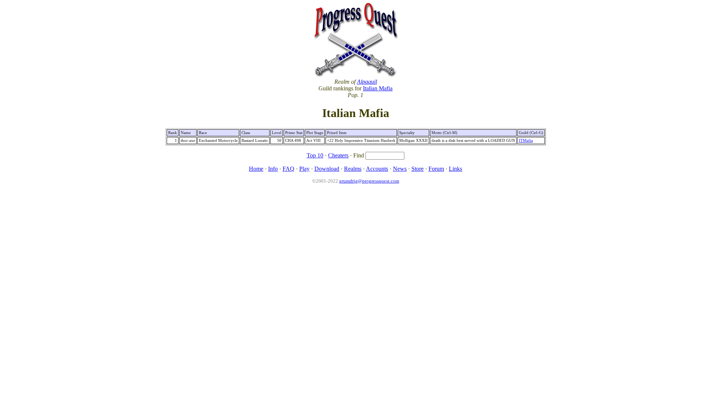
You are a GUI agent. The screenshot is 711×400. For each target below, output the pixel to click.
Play (304, 169)
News (400, 169)
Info (273, 169)
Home (256, 169)
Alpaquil (367, 82)
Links (455, 169)
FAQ (288, 169)
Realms (352, 169)
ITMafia (526, 141)
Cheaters (338, 155)
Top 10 (315, 155)
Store (417, 169)
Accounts (377, 169)
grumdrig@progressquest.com (369, 181)
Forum (436, 169)
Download (326, 169)
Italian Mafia (378, 88)
